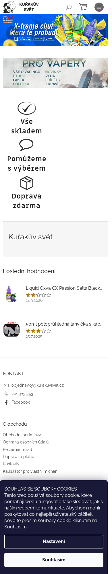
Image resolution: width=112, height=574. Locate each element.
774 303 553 (22, 394)
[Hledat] (69, 7)
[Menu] (99, 7)
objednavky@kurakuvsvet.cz (37, 385)
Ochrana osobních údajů (26, 442)
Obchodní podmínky (22, 435)
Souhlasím (53, 560)
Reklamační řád (17, 449)
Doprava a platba (19, 456)
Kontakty (11, 464)
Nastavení (54, 541)
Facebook (20, 402)
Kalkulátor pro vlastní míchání (30, 471)
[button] (8, 33)
